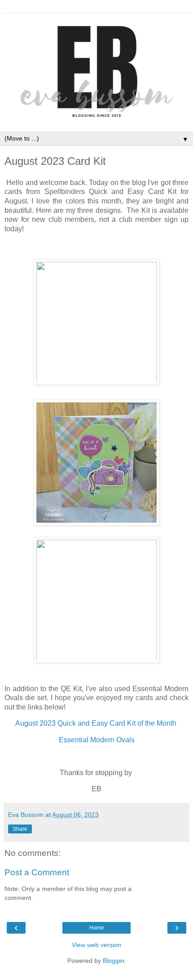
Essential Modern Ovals (97, 740)
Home (96, 928)
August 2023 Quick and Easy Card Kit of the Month (96, 723)
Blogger (113, 960)
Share (20, 829)
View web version (96, 944)
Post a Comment (36, 872)
